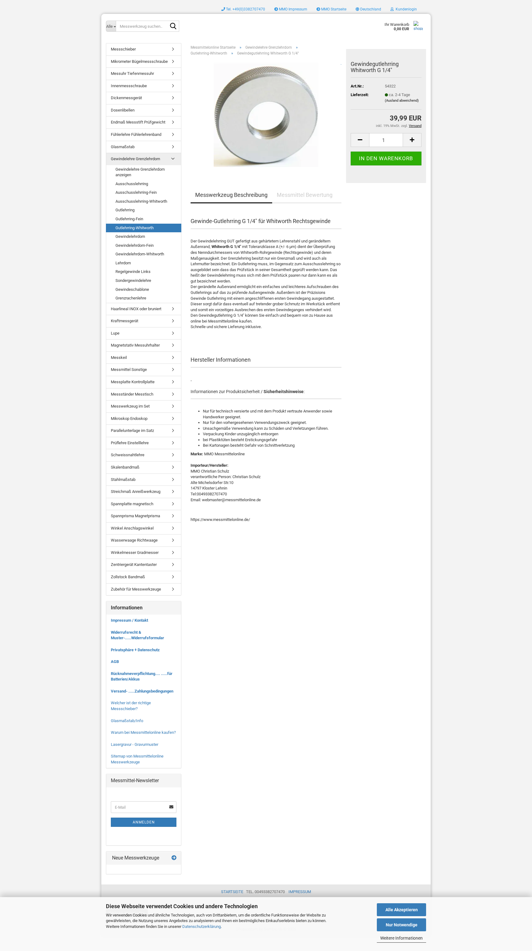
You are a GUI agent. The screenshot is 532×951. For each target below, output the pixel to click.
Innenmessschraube (129, 85)
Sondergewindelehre (133, 280)
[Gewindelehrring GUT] (266, 114)
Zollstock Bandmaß (128, 577)
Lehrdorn (123, 263)
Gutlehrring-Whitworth (134, 228)
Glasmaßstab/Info (127, 720)
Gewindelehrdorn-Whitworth (139, 254)
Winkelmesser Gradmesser (135, 552)
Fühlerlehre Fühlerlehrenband (136, 134)
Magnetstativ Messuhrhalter (135, 345)
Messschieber (123, 49)
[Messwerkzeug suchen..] (173, 26)
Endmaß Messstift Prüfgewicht (138, 122)
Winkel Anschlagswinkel (132, 528)
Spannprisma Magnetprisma (135, 516)
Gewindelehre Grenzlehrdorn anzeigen (140, 172)
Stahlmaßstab (123, 479)
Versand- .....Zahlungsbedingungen (142, 691)
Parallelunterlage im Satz (132, 430)
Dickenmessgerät (126, 98)
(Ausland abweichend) (402, 101)
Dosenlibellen (123, 110)
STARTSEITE (232, 891)
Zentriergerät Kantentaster (134, 564)
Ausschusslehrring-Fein (136, 192)
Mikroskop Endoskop (129, 418)
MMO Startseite (333, 9)
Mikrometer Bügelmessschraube (139, 61)
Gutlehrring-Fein (129, 219)
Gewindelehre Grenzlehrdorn (135, 158)
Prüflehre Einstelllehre (130, 443)
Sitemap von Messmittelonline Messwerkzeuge (137, 759)
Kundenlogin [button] (405, 9)
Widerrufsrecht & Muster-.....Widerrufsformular (137, 635)
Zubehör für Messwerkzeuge (136, 589)
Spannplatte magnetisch (132, 504)
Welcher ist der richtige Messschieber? (131, 706)
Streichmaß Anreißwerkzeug (135, 491)
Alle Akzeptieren (401, 909)
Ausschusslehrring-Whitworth (141, 201)
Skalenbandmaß (125, 467)
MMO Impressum (292, 9)
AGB (115, 661)
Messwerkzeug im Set (130, 406)
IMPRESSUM (299, 891)
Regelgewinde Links (133, 271)
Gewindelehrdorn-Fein (134, 245)
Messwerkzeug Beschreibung (231, 195)
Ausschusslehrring (131, 183)
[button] (368, 9)
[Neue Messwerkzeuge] (173, 858)
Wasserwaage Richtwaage (134, 540)
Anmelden (144, 822)
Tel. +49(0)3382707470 (245, 9)
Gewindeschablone (132, 289)
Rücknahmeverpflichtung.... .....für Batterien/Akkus (141, 676)
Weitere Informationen (401, 938)
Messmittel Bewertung (304, 195)
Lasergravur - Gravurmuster (134, 744)
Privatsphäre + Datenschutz (135, 650)
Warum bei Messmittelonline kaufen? (143, 732)
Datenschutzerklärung (201, 926)
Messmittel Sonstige (129, 369)
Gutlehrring (125, 210)
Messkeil (119, 357)
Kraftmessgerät (124, 321)
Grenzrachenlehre (130, 298)
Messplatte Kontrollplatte (133, 382)
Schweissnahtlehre (127, 455)
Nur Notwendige (401, 924)
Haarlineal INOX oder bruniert (136, 309)
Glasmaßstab (123, 146)
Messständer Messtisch (132, 394)
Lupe (115, 333)
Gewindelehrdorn (130, 236)
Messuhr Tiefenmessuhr (132, 73)
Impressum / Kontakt (129, 620)
